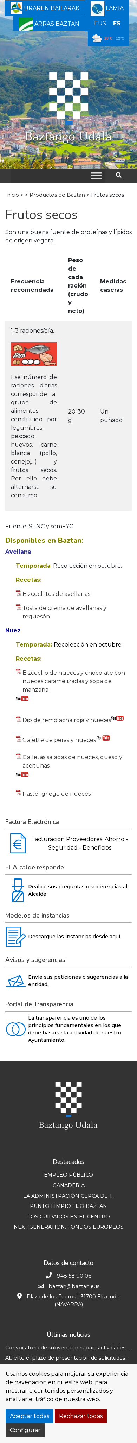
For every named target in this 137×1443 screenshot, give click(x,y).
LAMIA (114, 8)
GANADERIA (69, 1185)
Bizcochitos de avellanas (56, 594)
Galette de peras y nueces (59, 740)
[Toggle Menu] (96, 175)
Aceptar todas (29, 1416)
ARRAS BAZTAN (56, 23)
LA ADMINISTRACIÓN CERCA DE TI (68, 1196)
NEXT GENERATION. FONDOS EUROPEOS (69, 1227)
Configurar (25, 1430)
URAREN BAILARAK (50, 8)
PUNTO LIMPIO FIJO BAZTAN (68, 1206)
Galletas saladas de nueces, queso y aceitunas (72, 761)
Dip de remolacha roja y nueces (66, 720)
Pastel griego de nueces (56, 793)
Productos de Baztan (57, 195)
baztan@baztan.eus (73, 1286)
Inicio (12, 195)
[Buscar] (121, 175)
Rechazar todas (81, 1416)
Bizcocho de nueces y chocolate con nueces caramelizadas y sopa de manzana (73, 681)
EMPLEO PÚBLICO (68, 1175)
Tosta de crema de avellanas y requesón (64, 612)
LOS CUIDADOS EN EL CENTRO (68, 1217)
